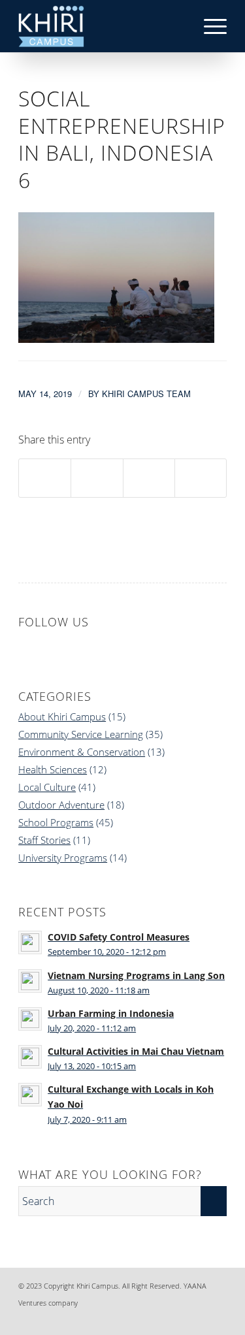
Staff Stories (44, 839)
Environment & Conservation (81, 751)
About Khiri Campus (62, 716)
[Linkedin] (158, 1318)
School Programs (55, 822)
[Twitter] (197, 1318)
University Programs (62, 857)
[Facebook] (138, 1318)
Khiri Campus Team (146, 393)
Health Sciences (52, 769)
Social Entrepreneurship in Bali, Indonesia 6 (121, 139)
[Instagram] (178, 1318)
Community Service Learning (80, 734)
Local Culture (47, 787)
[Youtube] (217, 1318)
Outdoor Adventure (61, 804)
